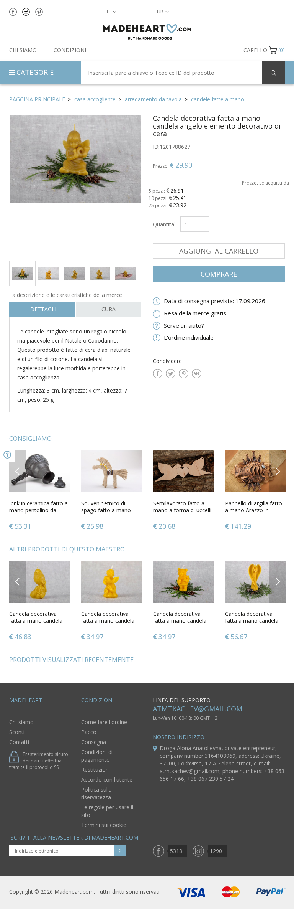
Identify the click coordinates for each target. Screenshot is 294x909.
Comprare (219, 274)
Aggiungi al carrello (218, 251)
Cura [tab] (108, 309)
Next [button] (277, 471)
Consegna (93, 742)
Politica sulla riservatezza (96, 793)
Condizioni (70, 50)
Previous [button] (17, 471)
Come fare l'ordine (104, 722)
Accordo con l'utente (106, 779)
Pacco (88, 732)
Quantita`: (165, 224)
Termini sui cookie (103, 824)
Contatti (19, 742)
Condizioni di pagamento (97, 755)
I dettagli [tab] (41, 309)
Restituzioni (95, 769)
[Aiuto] (7, 454)
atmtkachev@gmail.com (197, 708)
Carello (255, 50)
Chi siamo (23, 50)
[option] (75, 185)
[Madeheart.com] (147, 32)
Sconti (16, 732)
